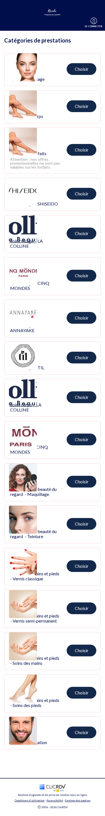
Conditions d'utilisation (30, 800)
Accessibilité (54, 800)
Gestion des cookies (77, 800)
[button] (52, 69)
